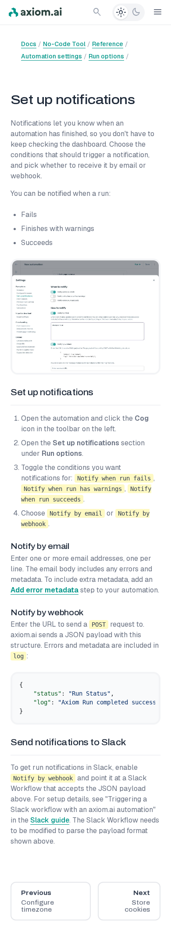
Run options (106, 56)
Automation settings (51, 56)
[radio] (121, 12)
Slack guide (49, 820)
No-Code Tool (64, 44)
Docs (28, 44)
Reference (107, 44)
